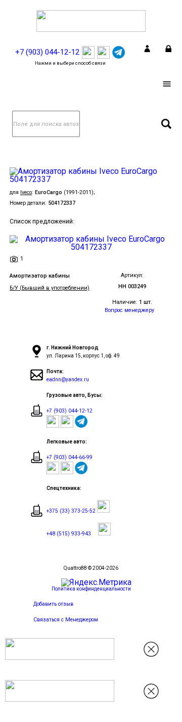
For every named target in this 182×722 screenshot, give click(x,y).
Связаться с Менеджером (65, 619)
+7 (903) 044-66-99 (70, 457)
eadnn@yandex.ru (68, 379)
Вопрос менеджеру (129, 310)
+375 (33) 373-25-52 (71, 511)
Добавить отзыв (53, 604)
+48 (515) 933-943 (69, 533)
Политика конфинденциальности (91, 589)
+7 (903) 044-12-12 (70, 411)
